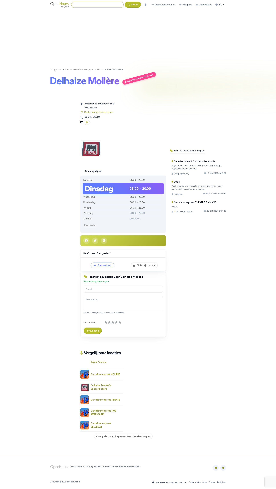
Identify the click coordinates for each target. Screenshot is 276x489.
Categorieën (195, 482)
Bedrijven (221, 482)
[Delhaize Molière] (91, 148)
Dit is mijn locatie (146, 265)
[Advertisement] (138, 35)
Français (173, 482)
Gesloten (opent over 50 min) (140, 77)
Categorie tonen (123, 436)
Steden (212, 482)
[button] (220, 5)
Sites (204, 482)
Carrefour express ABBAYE (105, 399)
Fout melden (90, 225)
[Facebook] (216, 468)
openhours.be (73, 482)
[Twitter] (223, 468)
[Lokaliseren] (145, 5)
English (182, 482)
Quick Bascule (99, 362)
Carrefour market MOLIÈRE (105, 374)
